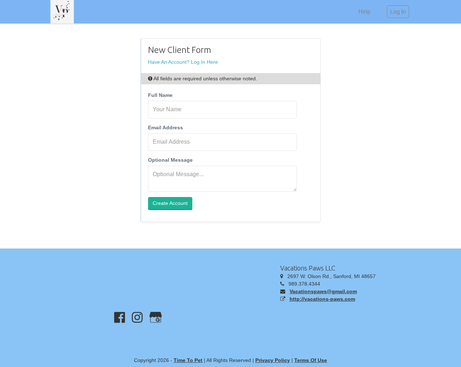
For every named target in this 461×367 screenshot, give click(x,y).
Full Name (160, 95)
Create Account (170, 203)
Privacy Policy (272, 360)
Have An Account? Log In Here (183, 62)
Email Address (165, 127)
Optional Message (170, 160)
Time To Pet (188, 360)
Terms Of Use (310, 360)
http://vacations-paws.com (322, 299)
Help (364, 12)
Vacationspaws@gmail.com (323, 291)
